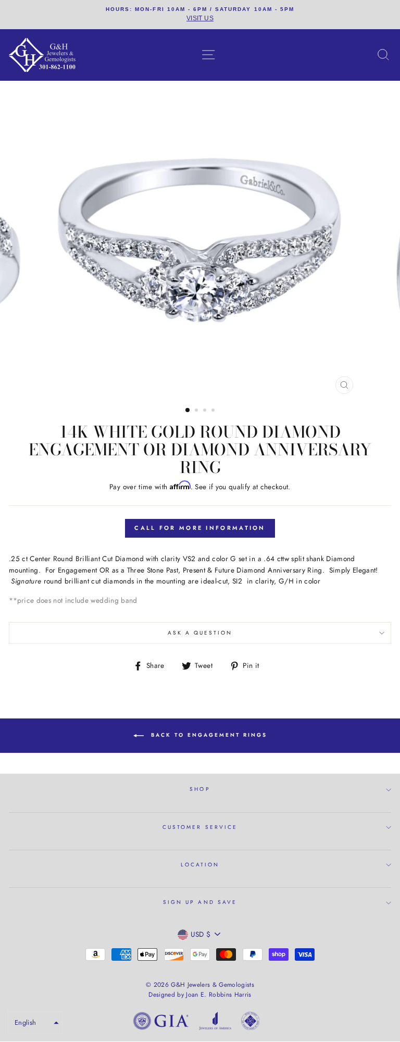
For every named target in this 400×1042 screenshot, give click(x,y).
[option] (200, 14)
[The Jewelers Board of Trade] (250, 1023)
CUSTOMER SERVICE (200, 827)
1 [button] (188, 410)
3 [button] (205, 411)
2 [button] (197, 411)
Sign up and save (200, 902)
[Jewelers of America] (215, 1023)
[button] (35, 1022)
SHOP (200, 789)
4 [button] (214, 411)
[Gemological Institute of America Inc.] (161, 1023)
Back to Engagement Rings (207, 735)
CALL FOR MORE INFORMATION (200, 528)
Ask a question (200, 633)
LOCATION (200, 865)
